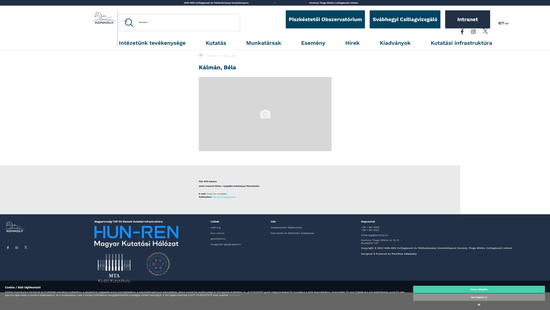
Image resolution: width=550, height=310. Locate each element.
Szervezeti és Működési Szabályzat (292, 233)
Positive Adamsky (404, 253)
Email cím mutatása (216, 194)
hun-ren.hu (218, 233)
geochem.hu (218, 238)
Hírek (352, 43)
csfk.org (216, 227)
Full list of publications (223, 197)
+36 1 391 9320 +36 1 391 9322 (370, 228)
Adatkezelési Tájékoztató (286, 227)
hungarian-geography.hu (226, 244)
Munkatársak (263, 43)
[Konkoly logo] (104, 18)
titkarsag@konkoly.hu (374, 235)
